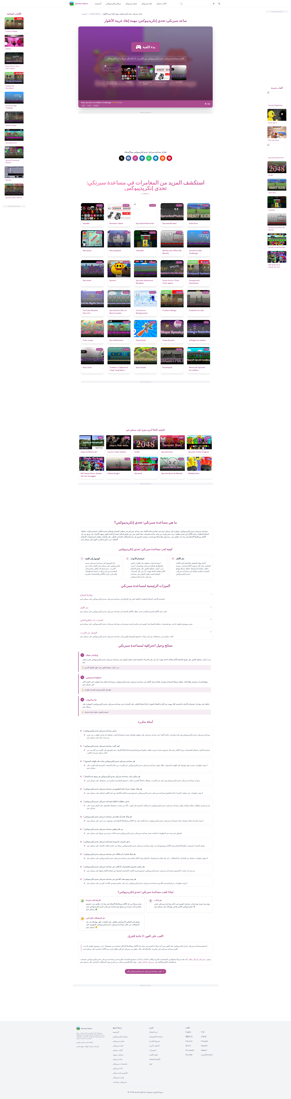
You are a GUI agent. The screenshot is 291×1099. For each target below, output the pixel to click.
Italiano (204, 1050)
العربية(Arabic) (207, 1055)
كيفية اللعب (153, 1055)
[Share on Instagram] (135, 158)
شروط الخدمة (154, 1041)
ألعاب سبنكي (161, 3)
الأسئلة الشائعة (154, 1059)
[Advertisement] (14, 241)
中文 (203, 1032)
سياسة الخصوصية (156, 1036)
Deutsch (189, 1041)
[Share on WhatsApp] (149, 158)
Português (190, 1050)
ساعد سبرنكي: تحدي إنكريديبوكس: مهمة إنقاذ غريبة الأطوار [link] (122, 14)
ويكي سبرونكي (118, 1077)
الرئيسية (98, 3)
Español (204, 1045)
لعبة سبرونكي (146, 3)
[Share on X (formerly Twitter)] (121, 158)
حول (151, 1064)
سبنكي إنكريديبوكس (113, 3)
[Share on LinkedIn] (142, 158)
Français (204, 1041)
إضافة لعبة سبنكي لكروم (84, 1042)
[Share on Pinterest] (169, 158)
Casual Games (95, 14)
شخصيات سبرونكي (120, 1064)
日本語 (203, 1036)
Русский (189, 1055)
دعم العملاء (153, 1032)
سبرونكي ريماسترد (120, 1082)
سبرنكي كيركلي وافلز (196, 959)
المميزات (152, 1050)
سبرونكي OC (118, 1068)
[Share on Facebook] (128, 158)
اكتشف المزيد (154, 1045)
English (188, 1032)
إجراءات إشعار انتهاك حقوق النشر (87, 1046)
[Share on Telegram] (155, 158)
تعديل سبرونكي (131, 3)
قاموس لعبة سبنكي (120, 1073)
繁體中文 (189, 1036)
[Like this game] (206, 104)
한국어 (188, 1045)
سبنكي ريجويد (118, 1055)
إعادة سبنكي (117, 1059)
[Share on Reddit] (162, 158)
